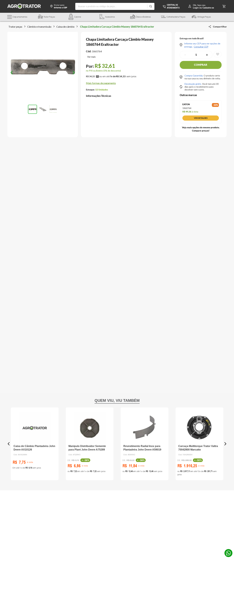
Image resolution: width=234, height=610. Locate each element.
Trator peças (15, 26)
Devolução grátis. (193, 83)
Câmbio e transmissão (39, 26)
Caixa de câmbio (65, 26)
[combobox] (114, 6)
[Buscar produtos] (150, 6)
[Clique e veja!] (91, 57)
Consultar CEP (201, 46)
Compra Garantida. (194, 75)
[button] (22, 17)
